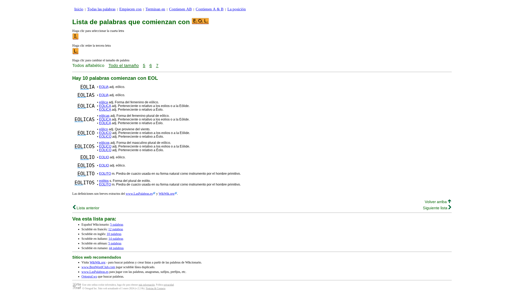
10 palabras (114, 234)
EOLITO (105, 173)
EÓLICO (105, 133)
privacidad (169, 284)
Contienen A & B (210, 9)
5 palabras (116, 224)
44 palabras (116, 248)
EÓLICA (105, 106)
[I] (75, 38)
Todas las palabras (101, 9)
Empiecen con (130, 9)
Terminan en (155, 9)
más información (147, 284)
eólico (103, 129)
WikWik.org (166, 193)
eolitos (104, 180)
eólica (103, 102)
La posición (236, 9)
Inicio (78, 9)
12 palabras (115, 229)
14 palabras (115, 238)
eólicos (104, 142)
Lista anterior (87, 208)
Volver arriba (436, 202)
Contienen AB (180, 9)
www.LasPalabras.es (139, 193)
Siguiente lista (435, 208)
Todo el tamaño (123, 65)
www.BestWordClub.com (98, 267)
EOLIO (104, 157)
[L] (75, 53)
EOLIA (103, 87)
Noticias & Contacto (155, 288)
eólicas (104, 115)
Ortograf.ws (89, 276)
